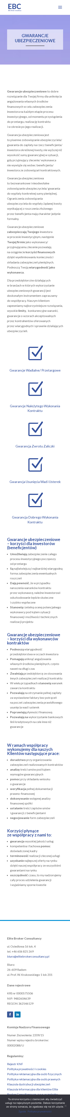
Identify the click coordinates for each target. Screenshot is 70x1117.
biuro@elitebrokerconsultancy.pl (28, 956)
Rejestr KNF (15, 1064)
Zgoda (22, 1111)
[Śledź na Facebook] (10, 1014)
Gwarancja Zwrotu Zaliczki (35, 446)
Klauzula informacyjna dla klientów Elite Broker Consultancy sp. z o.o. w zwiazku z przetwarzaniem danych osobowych (32, 1094)
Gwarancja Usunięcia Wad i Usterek (35, 482)
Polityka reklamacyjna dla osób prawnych (33, 1079)
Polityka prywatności (40, 1111)
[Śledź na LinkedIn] (18, 1014)
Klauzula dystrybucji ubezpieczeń (28, 1084)
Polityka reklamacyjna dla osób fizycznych (34, 1074)
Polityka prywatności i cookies (26, 1069)
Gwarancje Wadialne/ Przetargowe (35, 370)
